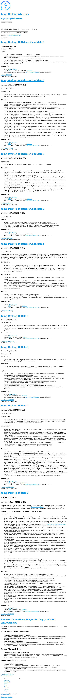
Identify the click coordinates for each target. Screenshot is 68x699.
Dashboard (7, 682)
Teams (5, 683)
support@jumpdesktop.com (32, 72)
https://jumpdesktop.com (11, 18)
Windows (14, 69)
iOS (5, 686)
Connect (6, 689)
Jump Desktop (15, 13)
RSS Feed (12, 35)
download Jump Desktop (37, 507)
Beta (5, 690)
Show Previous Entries (7, 676)
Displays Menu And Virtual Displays (56, 524)
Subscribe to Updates (6, 22)
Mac (10, 69)
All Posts (6, 680)
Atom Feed (18, 35)
